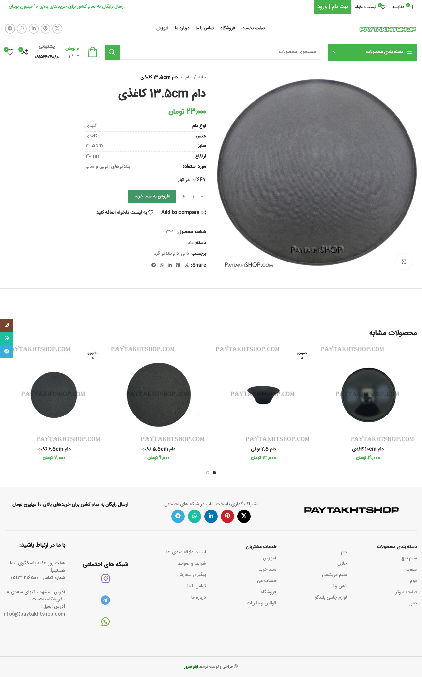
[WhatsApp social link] (22, 29)
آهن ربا (340, 586)
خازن (342, 564)
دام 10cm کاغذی (368, 449)
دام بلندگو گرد (166, 254)
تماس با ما (196, 586)
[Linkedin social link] (34, 29)
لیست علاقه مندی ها (186, 552)
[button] (214, 472)
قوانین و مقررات (261, 603)
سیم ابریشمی (334, 575)
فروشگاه (268, 592)
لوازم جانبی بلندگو (331, 597)
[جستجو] (112, 52)
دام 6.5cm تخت (54, 449)
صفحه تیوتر (406, 592)
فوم (413, 581)
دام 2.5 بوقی (263, 449)
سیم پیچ (409, 558)
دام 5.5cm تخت (158, 449)
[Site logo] (388, 29)
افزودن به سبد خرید (152, 196)
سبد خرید (267, 570)
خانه (202, 77)
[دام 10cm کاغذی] (368, 394)
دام (188, 77)
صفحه (411, 570)
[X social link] (57, 29)
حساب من (266, 581)
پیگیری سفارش (191, 575)
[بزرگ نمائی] (404, 262)
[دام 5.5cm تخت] (159, 394)
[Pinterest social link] (45, 29)
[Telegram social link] (10, 29)
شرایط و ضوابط (192, 564)
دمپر (413, 603)
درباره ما (198, 597)
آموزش (269, 558)
